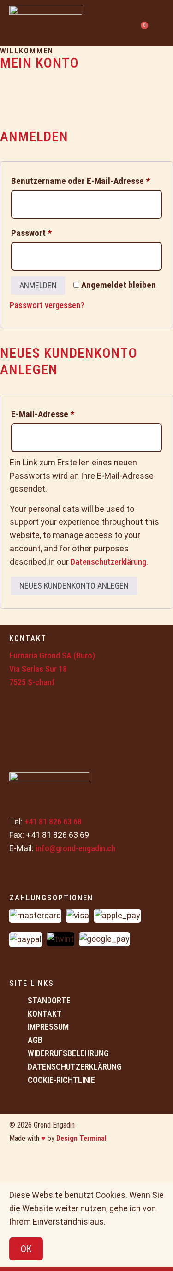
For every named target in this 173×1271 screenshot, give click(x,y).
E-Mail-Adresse (65, 412)
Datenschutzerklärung (108, 562)
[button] (160, 23)
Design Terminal (81, 1138)
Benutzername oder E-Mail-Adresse (86, 179)
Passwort (53, 231)
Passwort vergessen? (47, 305)
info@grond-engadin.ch (75, 848)
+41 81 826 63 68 (53, 821)
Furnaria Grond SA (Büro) (52, 655)
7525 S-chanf (32, 682)
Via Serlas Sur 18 (38, 669)
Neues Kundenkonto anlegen (74, 585)
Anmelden (38, 285)
